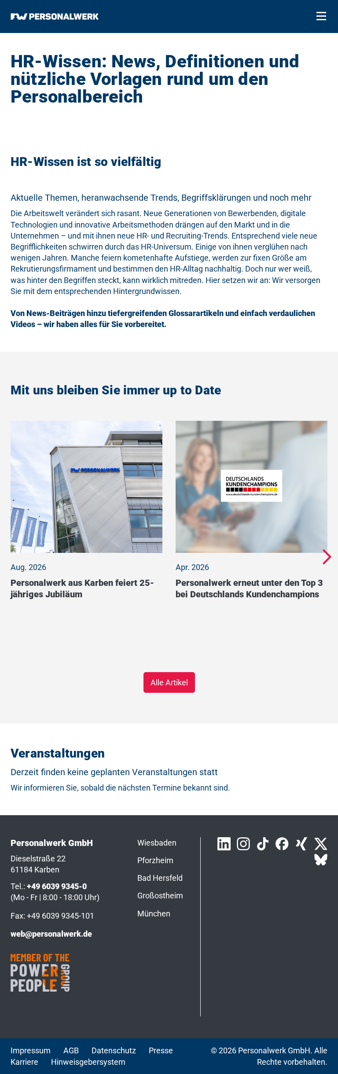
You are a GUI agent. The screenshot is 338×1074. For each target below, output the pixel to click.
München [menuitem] (153, 913)
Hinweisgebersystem (88, 1062)
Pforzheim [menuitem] (155, 860)
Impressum (31, 1050)
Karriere (24, 1062)
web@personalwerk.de (51, 933)
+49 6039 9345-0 (57, 886)
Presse (161, 1050)
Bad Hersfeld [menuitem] (160, 878)
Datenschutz (114, 1050)
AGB (71, 1050)
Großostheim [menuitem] (160, 895)
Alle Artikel (169, 682)
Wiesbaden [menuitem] (156, 842)
